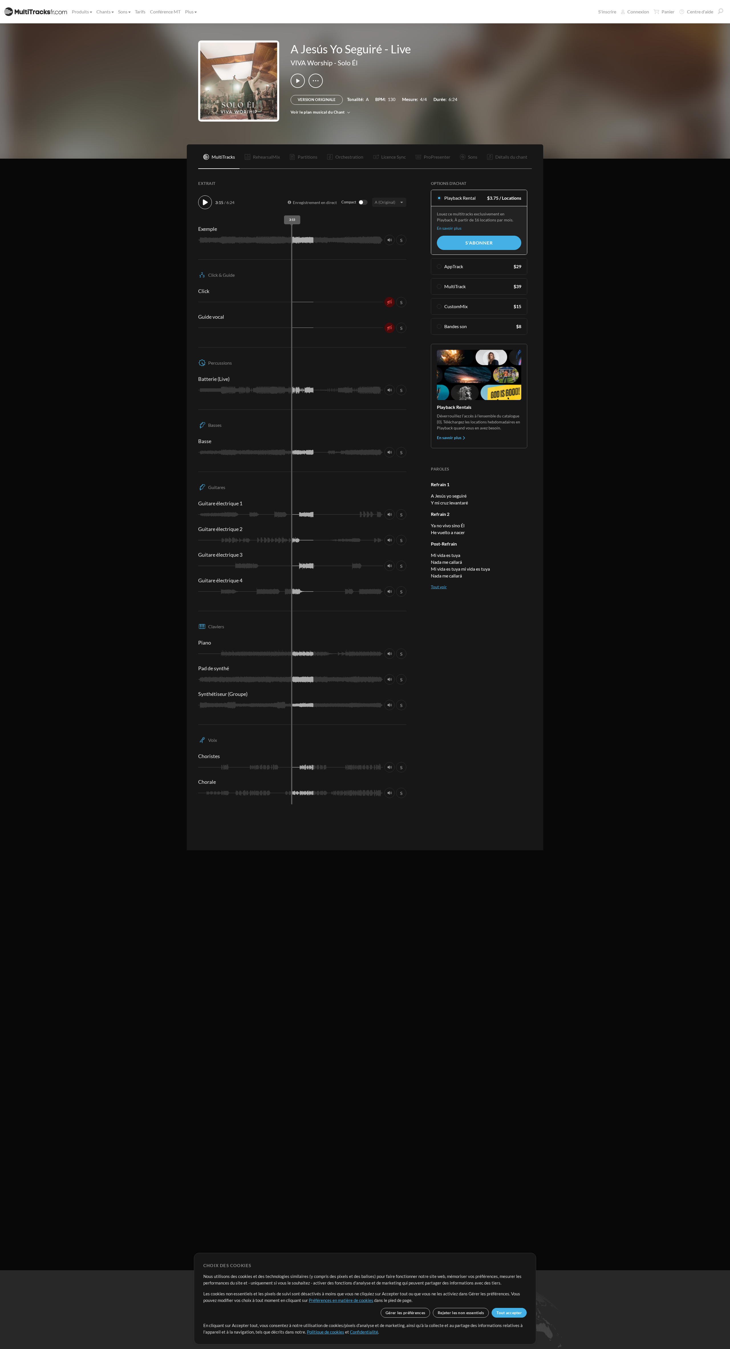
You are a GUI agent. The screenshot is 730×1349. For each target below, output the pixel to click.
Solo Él (348, 62)
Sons (122, 11)
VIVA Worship (311, 62)
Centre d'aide (700, 11)
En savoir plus (449, 228)
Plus (189, 11)
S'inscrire (607, 11)
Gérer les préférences (405, 1312)
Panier (668, 11)
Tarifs (140, 11)
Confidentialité (364, 1331)
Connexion (638, 11)
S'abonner (478, 242)
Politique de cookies (325, 1331)
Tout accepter (509, 1312)
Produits (80, 11)
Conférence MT (165, 11)
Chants (103, 11)
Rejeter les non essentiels (461, 1312)
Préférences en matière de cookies (341, 1300)
